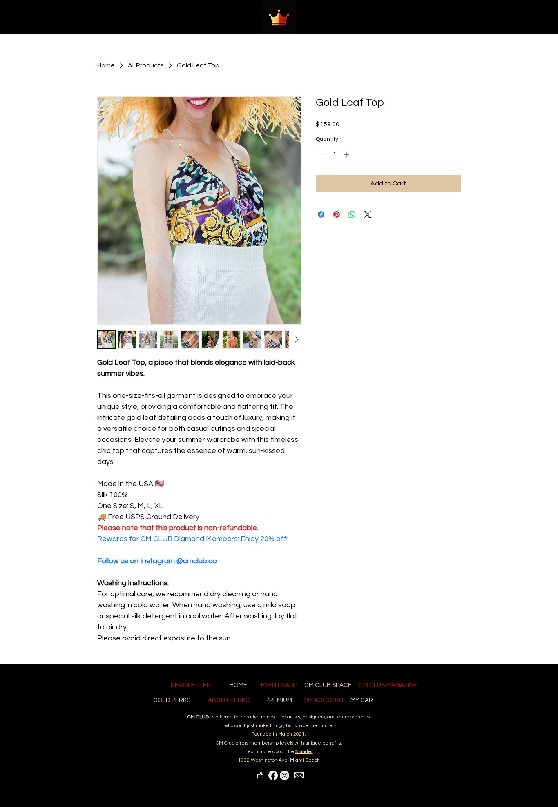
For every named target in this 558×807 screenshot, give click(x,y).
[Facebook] (273, 775)
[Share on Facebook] (321, 214)
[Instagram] (284, 775)
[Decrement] (322, 154)
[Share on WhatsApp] (352, 214)
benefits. (332, 743)
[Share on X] (368, 214)
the (299, 751)
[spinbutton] (334, 154)
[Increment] (347, 154)
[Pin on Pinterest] (336, 214)
